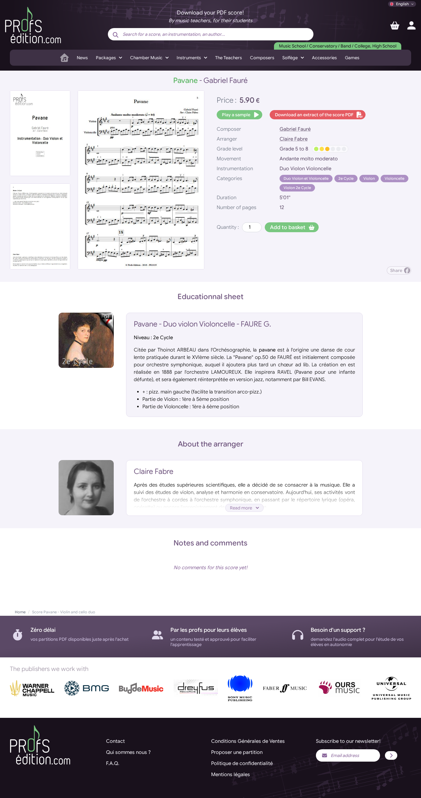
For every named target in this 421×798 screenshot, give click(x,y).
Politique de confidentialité (242, 763)
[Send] (391, 755)
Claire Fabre (294, 139)
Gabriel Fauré (295, 129)
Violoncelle (394, 178)
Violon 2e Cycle (297, 187)
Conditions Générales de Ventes (248, 741)
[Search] (115, 35)
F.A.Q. (112, 763)
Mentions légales (230, 774)
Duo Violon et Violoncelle (306, 178)
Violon (369, 178)
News (82, 57)
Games (352, 57)
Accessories (324, 57)
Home (20, 612)
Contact (115, 741)
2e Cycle (346, 178)
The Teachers (228, 57)
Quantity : (228, 227)
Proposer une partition (237, 752)
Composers (262, 57)
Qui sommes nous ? (128, 752)
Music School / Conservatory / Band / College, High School (337, 46)
